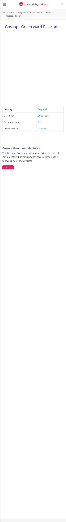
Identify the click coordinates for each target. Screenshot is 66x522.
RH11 (8, 167)
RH (39, 122)
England (42, 109)
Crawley (42, 128)
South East (43, 115)
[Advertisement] (33, 67)
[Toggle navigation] (4, 4)
